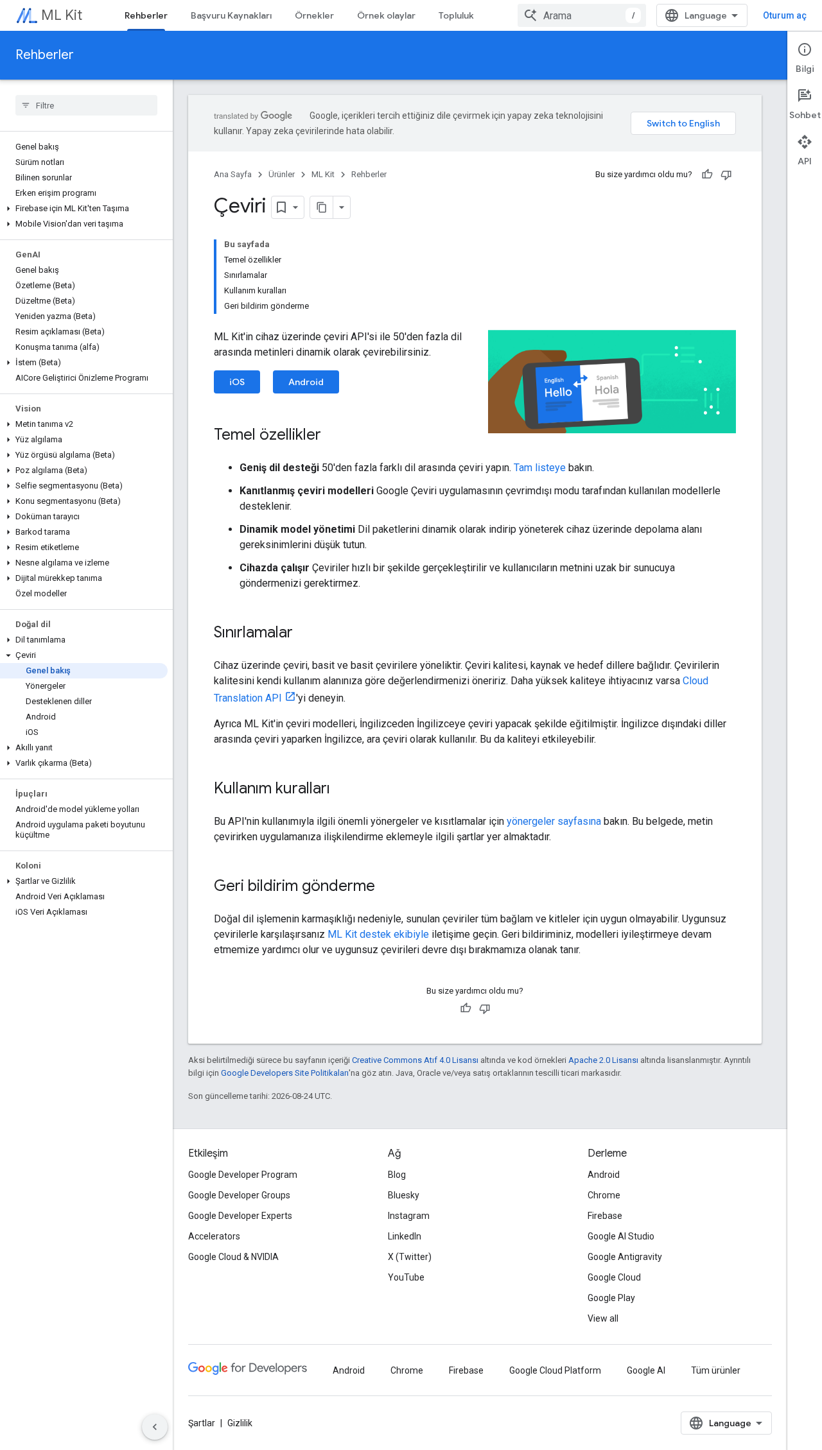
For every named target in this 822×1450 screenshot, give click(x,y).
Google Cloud (614, 1277)
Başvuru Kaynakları (231, 15)
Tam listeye (540, 468)
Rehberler (146, 15)
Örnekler (314, 15)
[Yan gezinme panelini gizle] (155, 1427)
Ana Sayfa (233, 174)
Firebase (605, 1216)
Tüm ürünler (715, 1370)
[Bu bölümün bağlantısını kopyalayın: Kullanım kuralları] (343, 789)
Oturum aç (785, 15)
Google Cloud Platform (555, 1370)
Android (306, 382)
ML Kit (61, 15)
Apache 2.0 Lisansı (603, 1060)
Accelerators (214, 1236)
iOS (237, 382)
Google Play (611, 1298)
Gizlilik (239, 1423)
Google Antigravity (625, 1257)
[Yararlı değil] (726, 174)
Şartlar (201, 1423)
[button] (84, 208)
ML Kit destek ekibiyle (378, 934)
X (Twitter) (410, 1257)
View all (603, 1318)
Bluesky (403, 1195)
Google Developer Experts (240, 1216)
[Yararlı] (707, 174)
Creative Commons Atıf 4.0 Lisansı (415, 1060)
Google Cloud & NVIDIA (233, 1257)
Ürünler (281, 174)
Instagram (409, 1216)
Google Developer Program (242, 1174)
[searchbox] (86, 105)
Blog (397, 1174)
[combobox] (582, 15)
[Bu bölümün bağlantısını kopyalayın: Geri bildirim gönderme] (388, 887)
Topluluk (456, 15)
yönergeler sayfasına (554, 821)
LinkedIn (404, 1236)
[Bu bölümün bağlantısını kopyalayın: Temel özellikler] (334, 436)
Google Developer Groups (239, 1195)
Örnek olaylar (386, 15)
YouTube (406, 1277)
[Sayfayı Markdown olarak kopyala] (321, 207)
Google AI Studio (621, 1236)
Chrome (604, 1195)
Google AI (646, 1370)
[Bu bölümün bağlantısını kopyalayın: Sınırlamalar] (306, 633)
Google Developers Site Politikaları (285, 1073)
